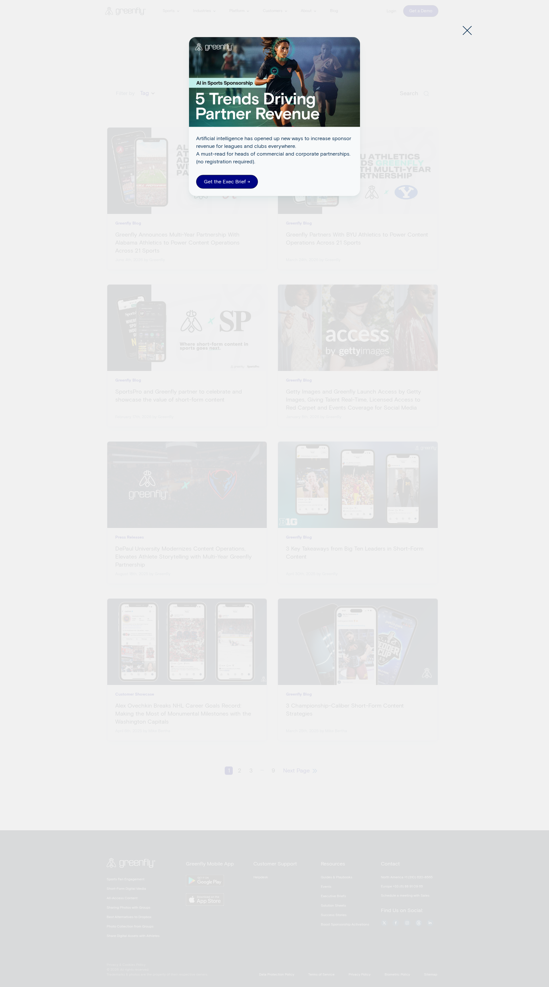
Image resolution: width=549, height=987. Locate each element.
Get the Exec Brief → (227, 181)
